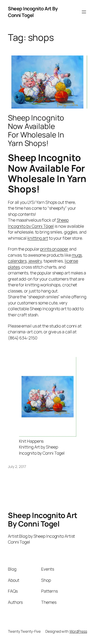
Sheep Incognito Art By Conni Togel (33, 11)
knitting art (37, 238)
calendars (17, 261)
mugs (77, 255)
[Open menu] (84, 12)
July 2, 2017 (17, 466)
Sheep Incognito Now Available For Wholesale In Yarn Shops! (36, 130)
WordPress (78, 631)
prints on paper (54, 249)
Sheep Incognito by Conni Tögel (38, 223)
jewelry (35, 261)
